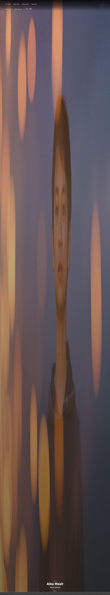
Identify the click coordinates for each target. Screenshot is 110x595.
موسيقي (42, 593)
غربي (25, 593)
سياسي (20, 593)
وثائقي (46, 593)
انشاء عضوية (8, 9)
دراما (55, 591)
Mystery (15, 593)
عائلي (58, 593)
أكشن (107, 593)
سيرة (33, 593)
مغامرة (103, 593)
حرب (51, 593)
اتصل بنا (8, 4)
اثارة (54, 593)
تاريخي (37, 593)
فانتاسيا (62, 593)
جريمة (86, 593)
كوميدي (94, 593)
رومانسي (68, 593)
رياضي (28, 593)
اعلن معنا (16, 4)
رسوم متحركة (80, 593)
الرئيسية (34, 4)
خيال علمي (74, 593)
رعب (99, 593)
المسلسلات (25, 4)
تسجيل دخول (18, 9)
